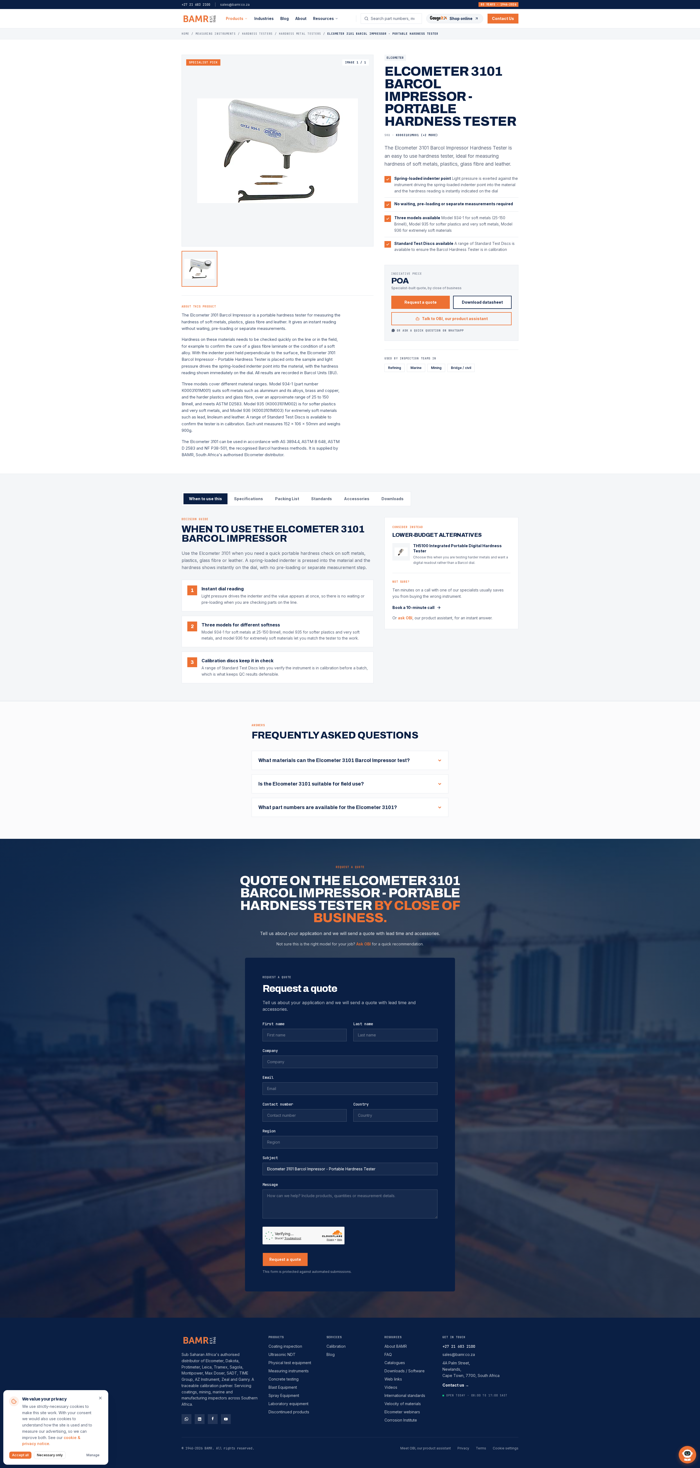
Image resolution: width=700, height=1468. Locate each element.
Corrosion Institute (400, 1420)
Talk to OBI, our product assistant (455, 318)
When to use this (205, 498)
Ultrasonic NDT (282, 1354)
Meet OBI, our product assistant (425, 1448)
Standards (321, 498)
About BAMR (395, 1346)
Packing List (287, 498)
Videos (390, 1387)
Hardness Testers (257, 34)
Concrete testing (284, 1379)
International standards (404, 1395)
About (301, 18)
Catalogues (394, 1362)
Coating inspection (285, 1346)
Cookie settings (505, 1448)
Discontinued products (289, 1412)
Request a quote (420, 302)
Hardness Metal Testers (300, 34)
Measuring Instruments (216, 34)
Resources (393, 1337)
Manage (93, 1455)
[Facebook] (213, 1419)
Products (234, 18)
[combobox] (394, 18)
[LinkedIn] (200, 1419)
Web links (393, 1379)
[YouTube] (226, 1419)
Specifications (248, 498)
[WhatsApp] (186, 1419)
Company (270, 1050)
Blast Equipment (283, 1387)
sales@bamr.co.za (235, 4)
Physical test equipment (290, 1362)
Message (270, 1184)
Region (269, 1131)
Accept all (20, 1455)
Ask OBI (363, 944)
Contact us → (455, 1385)
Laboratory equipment (288, 1403)
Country (361, 1104)
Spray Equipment (284, 1395)
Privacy (463, 1448)
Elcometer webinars (402, 1412)
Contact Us (503, 18)
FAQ (388, 1354)
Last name (363, 1023)
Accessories (356, 498)
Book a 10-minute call (413, 607)
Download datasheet (482, 302)
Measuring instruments (289, 1371)
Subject (270, 1157)
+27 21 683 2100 (196, 4)
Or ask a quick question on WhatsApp (430, 330)
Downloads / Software (404, 1371)
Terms (481, 1448)
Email (267, 1077)
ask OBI (405, 618)
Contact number (277, 1104)
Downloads (392, 498)
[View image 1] (199, 269)
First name (273, 1023)
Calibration (336, 1346)
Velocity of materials (402, 1403)
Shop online (461, 18)
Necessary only (50, 1455)
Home (185, 34)
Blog (284, 18)
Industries (264, 18)
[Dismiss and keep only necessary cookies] (100, 1398)
